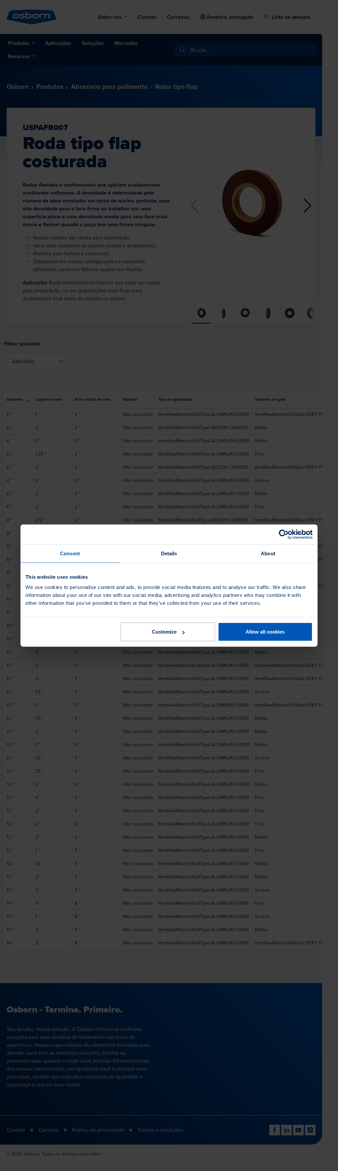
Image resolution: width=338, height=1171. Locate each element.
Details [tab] (169, 553)
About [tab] (268, 553)
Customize (164, 632)
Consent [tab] (70, 553)
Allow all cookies (265, 632)
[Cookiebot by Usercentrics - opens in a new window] (284, 534)
